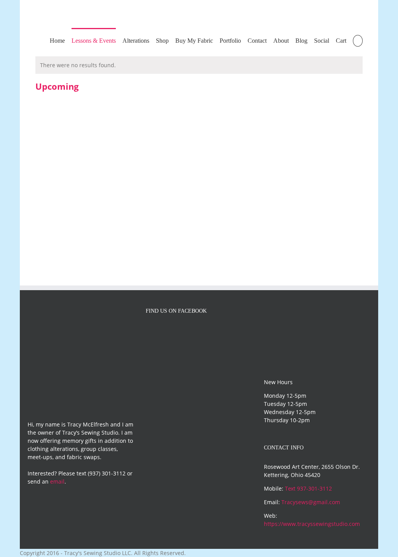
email (57, 481)
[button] (358, 40)
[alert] (199, 65)
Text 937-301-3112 (308, 488)
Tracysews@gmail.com (310, 502)
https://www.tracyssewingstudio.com (312, 523)
